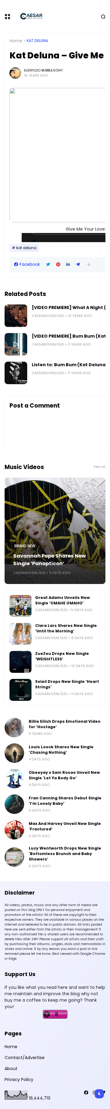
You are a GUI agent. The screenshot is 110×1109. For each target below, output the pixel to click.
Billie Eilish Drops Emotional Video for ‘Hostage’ (65, 724)
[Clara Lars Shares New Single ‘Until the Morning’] (20, 634)
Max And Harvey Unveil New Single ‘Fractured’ (65, 826)
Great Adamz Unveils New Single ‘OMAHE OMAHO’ (62, 600)
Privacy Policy (19, 1079)
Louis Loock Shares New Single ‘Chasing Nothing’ (61, 749)
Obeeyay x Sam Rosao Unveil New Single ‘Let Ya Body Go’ (64, 775)
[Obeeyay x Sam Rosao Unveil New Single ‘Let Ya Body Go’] (14, 778)
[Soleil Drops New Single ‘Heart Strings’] (20, 690)
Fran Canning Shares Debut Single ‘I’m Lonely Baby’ (65, 800)
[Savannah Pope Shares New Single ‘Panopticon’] (55, 531)
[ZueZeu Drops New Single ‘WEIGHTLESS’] (20, 662)
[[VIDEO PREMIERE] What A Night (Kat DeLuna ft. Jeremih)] (16, 315)
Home (15, 41)
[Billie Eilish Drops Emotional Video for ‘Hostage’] (14, 727)
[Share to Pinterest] (58, 264)
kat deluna (37, 40)
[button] (89, 264)
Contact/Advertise (25, 1058)
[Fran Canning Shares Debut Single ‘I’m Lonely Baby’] (14, 804)
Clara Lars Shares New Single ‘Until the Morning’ (66, 628)
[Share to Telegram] (78, 264)
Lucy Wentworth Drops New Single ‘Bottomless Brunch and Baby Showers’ (65, 854)
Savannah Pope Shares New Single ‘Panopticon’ (49, 559)
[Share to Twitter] (48, 264)
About (11, 1069)
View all (99, 466)
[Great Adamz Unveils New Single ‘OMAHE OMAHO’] (20, 606)
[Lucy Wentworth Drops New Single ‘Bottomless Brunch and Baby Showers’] (14, 857)
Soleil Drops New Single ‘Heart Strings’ (67, 684)
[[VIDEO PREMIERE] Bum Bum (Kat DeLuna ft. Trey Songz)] (16, 344)
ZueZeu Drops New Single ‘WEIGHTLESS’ (62, 656)
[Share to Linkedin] (68, 264)
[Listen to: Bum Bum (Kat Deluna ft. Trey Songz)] (16, 373)
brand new (24, 546)
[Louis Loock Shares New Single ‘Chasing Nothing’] (14, 753)
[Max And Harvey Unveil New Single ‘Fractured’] (14, 830)
